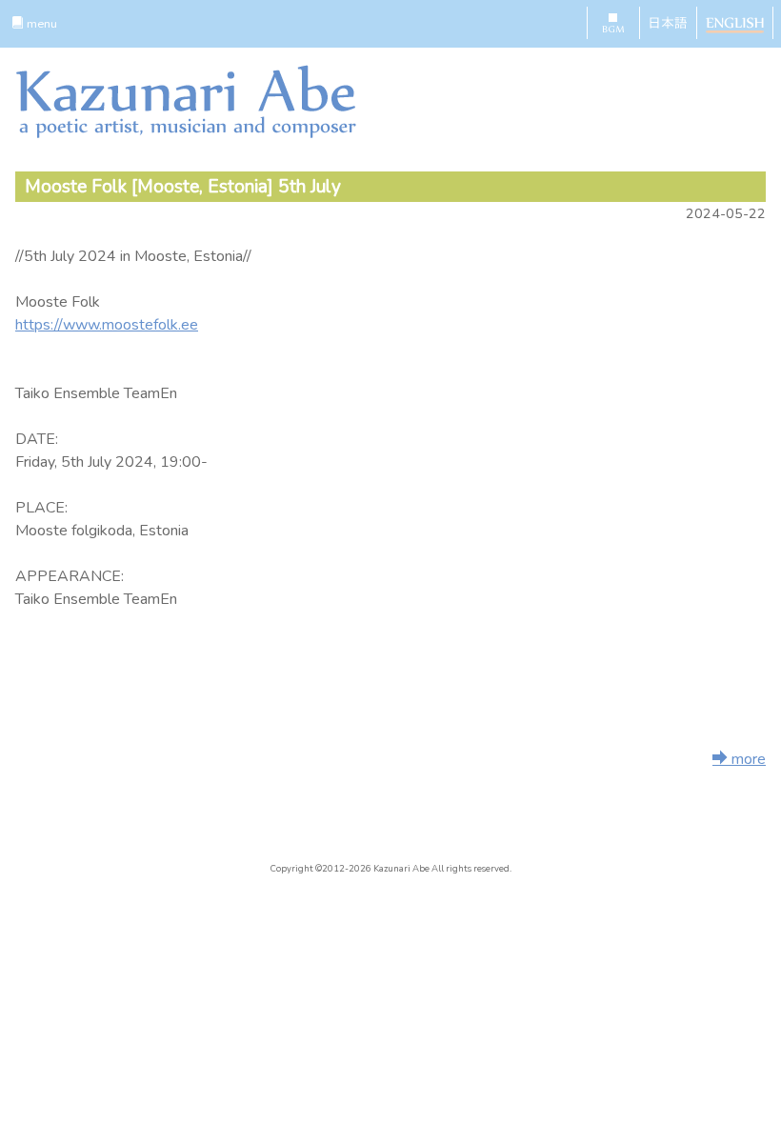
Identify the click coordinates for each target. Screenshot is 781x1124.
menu (40, 23)
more (747, 759)
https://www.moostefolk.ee (106, 324)
